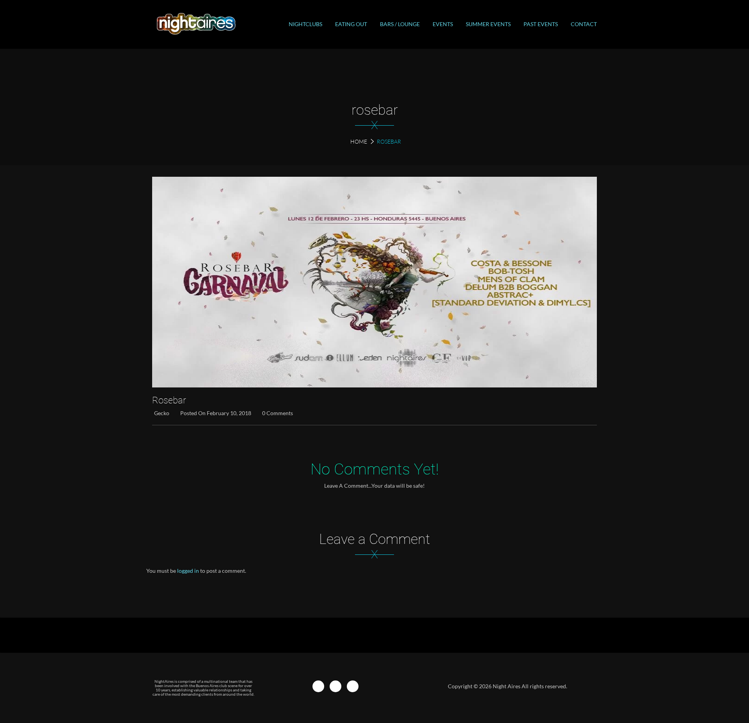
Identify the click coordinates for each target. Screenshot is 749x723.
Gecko (161, 413)
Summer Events (488, 24)
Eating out (351, 24)
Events (443, 24)
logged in (188, 570)
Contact (584, 24)
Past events (541, 24)
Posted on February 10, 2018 (215, 413)
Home (358, 141)
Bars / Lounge (400, 24)
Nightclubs (305, 24)
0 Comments (277, 413)
